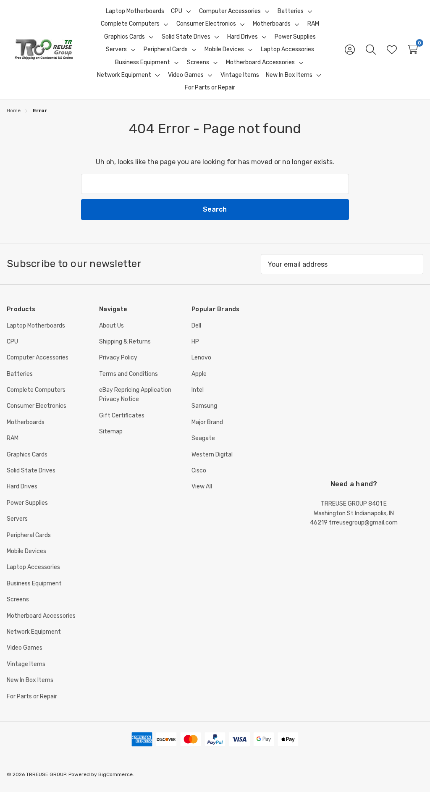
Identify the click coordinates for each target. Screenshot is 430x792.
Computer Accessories (37, 357)
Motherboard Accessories (41, 615)
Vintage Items (26, 664)
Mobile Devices (26, 551)
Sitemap (111, 431)
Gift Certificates (121, 415)
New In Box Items (30, 680)
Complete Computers (36, 389)
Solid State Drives (31, 470)
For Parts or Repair (32, 696)
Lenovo (201, 357)
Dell (196, 325)
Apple (199, 374)
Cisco (198, 470)
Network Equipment (34, 631)
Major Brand (207, 422)
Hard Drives (22, 486)
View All (201, 486)
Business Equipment (34, 583)
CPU (12, 341)
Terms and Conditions (128, 374)
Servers (17, 518)
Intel (197, 389)
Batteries (20, 374)
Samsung (204, 405)
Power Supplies (27, 502)
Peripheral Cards (29, 535)
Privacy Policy (118, 357)
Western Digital (212, 454)
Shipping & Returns (125, 341)
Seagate (203, 438)
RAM (12, 438)
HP (195, 341)
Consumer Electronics (36, 405)
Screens (18, 599)
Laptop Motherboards (36, 325)
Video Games (24, 647)
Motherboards (26, 422)
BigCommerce (115, 774)
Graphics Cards (27, 454)
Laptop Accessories (33, 567)
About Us (111, 325)
